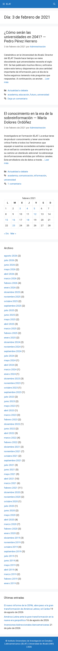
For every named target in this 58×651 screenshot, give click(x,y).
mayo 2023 (10, 406)
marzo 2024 (10, 369)
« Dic (6, 233)
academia (13, 94)
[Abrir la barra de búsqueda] (54, 4)
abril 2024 (9, 365)
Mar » (13, 233)
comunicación (26, 175)
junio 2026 (9, 264)
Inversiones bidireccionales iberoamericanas (26, 624)
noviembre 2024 (12, 346)
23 (13, 225)
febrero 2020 (11, 528)
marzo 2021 (10, 483)
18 (28, 220)
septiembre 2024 (12, 351)
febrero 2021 (11, 487)
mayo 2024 (10, 360)
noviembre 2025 (12, 296)
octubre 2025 (11, 301)
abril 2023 (9, 410)
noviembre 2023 (12, 383)
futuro (33, 94)
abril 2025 (9, 324)
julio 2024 (9, 355)
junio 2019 (9, 560)
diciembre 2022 (12, 424)
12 (35, 214)
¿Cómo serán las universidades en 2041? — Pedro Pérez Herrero (25, 36)
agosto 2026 (10, 255)
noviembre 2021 (12, 451)
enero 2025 (10, 337)
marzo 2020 (10, 524)
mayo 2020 (10, 515)
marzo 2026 (10, 278)
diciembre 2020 (12, 492)
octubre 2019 (11, 547)
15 (6, 220)
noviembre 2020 (12, 497)
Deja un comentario (18, 98)
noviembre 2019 (12, 542)
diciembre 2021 (12, 446)
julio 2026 (9, 260)
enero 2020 (10, 533)
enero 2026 (10, 287)
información (40, 175)
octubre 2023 (11, 387)
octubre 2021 (11, 456)
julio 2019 (9, 556)
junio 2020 (9, 510)
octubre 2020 (11, 501)
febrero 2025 (11, 333)
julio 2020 (9, 506)
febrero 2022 (11, 442)
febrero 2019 (11, 578)
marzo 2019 (10, 574)
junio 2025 (9, 315)
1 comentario (14, 183)
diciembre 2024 (12, 342)
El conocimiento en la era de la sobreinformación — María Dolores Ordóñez (28, 117)
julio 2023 (9, 396)
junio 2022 (9, 428)
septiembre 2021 (12, 460)
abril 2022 (9, 433)
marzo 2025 (10, 328)
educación (24, 94)
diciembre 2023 (12, 378)
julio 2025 (9, 310)
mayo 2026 (10, 269)
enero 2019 (10, 583)
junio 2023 (9, 401)
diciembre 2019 (12, 537)
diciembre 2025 (12, 292)
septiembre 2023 (12, 392)
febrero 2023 (11, 419)
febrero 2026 (11, 283)
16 (13, 220)
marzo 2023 (10, 415)
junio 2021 (9, 469)
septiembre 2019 (12, 551)
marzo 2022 (10, 437)
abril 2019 (9, 569)
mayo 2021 (10, 474)
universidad (43, 94)
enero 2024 (10, 374)
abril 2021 (9, 478)
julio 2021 (9, 465)
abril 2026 (9, 274)
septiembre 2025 (12, 305)
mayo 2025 (10, 319)
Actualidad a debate (18, 90)
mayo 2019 (10, 565)
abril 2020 (9, 519)
